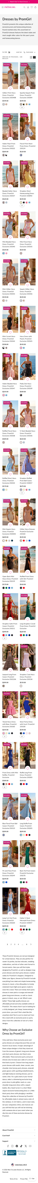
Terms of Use (14, 1179)
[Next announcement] (29, 2)
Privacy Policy (24, 1179)
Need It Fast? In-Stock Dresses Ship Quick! (22, 1)
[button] (2, 7)
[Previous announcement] (9, 2)
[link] (28, 7)
